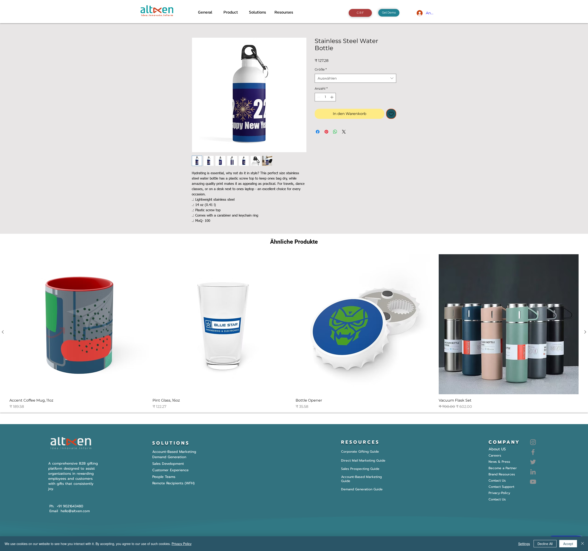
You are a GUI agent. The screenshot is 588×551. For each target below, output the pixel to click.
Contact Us (497, 499)
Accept (568, 543)
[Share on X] (344, 131)
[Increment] (332, 97)
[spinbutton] (325, 97)
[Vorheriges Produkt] (3, 332)
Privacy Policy (182, 543)
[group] (294, 332)
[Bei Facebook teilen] (317, 131)
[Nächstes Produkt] (585, 332)
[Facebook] (533, 452)
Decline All (545, 543)
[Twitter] (533, 462)
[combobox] (355, 78)
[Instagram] (533, 442)
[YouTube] (533, 481)
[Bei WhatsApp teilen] (335, 131)
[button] (233, 12)
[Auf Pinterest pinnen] (326, 131)
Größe (321, 69)
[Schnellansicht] (79, 324)
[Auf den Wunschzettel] (391, 114)
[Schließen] (582, 543)
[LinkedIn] (533, 472)
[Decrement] (318, 97)
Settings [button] (524, 543)
